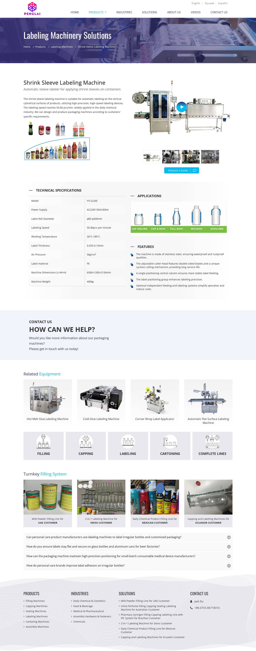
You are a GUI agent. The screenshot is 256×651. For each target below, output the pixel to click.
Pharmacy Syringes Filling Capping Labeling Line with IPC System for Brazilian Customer (152, 616)
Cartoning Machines (37, 621)
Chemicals (79, 621)
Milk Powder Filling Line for (47, 520)
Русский (209, 3)
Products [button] (96, 12)
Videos (196, 12)
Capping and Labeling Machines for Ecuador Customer (153, 637)
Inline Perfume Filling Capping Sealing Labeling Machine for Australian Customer (148, 607)
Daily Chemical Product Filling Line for (155, 520)
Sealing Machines (36, 611)
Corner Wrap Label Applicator (154, 419)
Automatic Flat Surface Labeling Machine (208, 421)
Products (40, 46)
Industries (124, 12)
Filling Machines (35, 600)
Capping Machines (37, 606)
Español (222, 3)
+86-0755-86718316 (207, 607)
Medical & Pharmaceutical (88, 611)
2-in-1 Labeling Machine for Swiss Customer (146, 623)
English (196, 3)
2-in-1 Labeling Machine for (101, 520)
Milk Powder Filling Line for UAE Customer (145, 600)
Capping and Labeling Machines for (208, 520)
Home (75, 12)
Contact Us (219, 12)
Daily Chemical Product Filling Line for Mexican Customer (148, 630)
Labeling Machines (62, 46)
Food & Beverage (83, 606)
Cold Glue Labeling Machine (101, 419)
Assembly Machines (37, 626)
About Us (174, 12)
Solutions (149, 12)
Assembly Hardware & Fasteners (92, 616)
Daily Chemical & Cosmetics (89, 600)
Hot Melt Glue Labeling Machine (47, 419)
